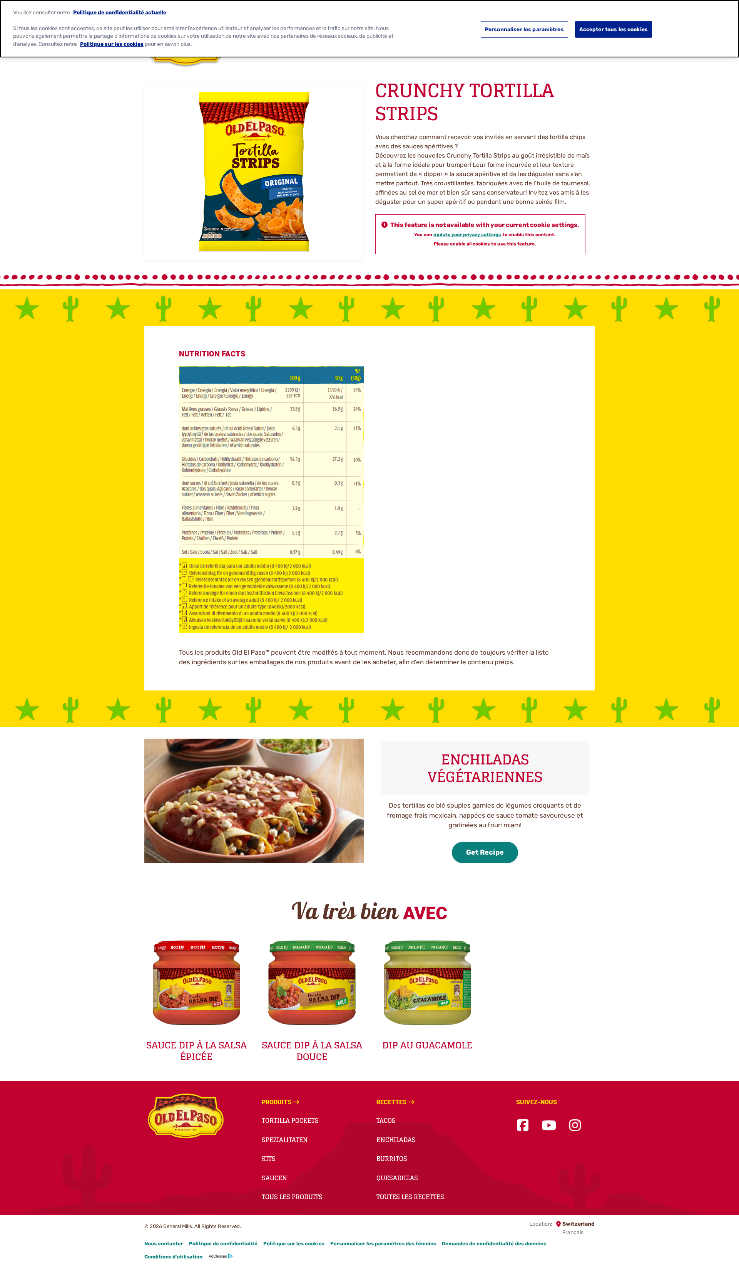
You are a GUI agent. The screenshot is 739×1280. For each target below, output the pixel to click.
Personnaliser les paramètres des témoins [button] (383, 1243)
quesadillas (397, 1177)
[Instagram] (575, 1126)
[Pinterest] (594, 1126)
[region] (369, 28)
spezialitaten (285, 1139)
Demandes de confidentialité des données (494, 1243)
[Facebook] (522, 1126)
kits (269, 1158)
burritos (391, 1158)
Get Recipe (485, 852)
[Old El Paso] (185, 1117)
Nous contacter (163, 1243)
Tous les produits (292, 1196)
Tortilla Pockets (290, 1120)
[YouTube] (549, 1126)
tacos (386, 1120)
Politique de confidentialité (223, 1243)
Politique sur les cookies (293, 1243)
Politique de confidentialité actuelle (119, 12)
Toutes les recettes (410, 1196)
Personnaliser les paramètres (524, 29)
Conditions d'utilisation (173, 1257)
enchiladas (396, 1139)
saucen (274, 1177)
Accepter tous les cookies (613, 29)
